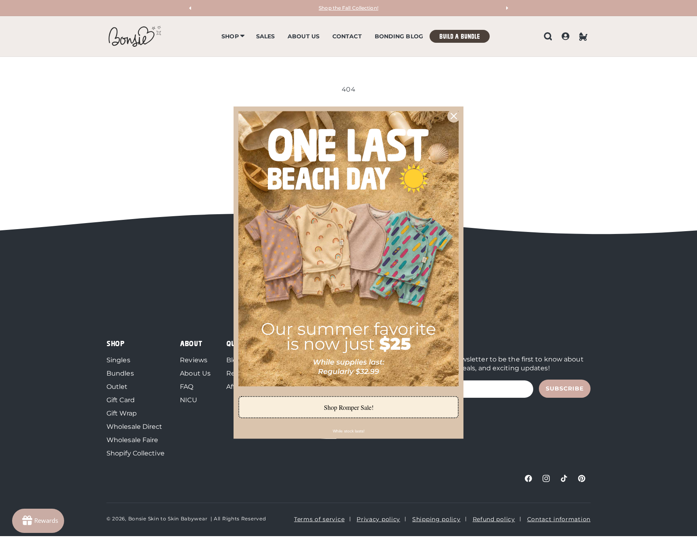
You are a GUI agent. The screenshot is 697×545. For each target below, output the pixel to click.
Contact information (559, 519)
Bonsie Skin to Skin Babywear (168, 519)
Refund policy (494, 519)
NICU (188, 400)
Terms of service (319, 519)
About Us (195, 373)
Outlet (117, 386)
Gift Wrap (121, 413)
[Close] (453, 115)
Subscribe (565, 388)
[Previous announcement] (190, 8)
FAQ (186, 386)
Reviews (193, 360)
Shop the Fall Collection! (348, 8)
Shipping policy (436, 519)
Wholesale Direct (134, 426)
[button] (232, 36)
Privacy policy (378, 519)
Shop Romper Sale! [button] (349, 407)
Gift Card (120, 400)
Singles (118, 360)
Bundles (120, 373)
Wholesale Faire (132, 440)
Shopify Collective (135, 453)
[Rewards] (38, 521)
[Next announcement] (506, 8)
